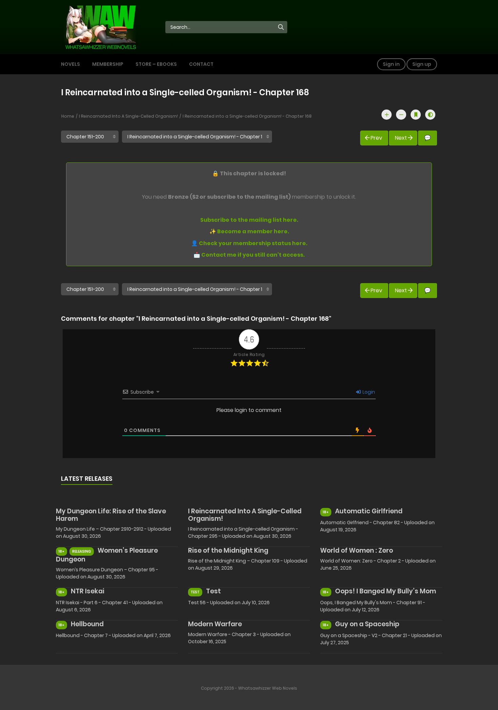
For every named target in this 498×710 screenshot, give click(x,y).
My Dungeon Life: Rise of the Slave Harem (111, 515)
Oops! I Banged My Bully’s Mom (385, 591)
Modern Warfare (215, 624)
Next (401, 138)
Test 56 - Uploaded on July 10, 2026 (229, 602)
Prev (376, 138)
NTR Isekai (87, 591)
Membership (107, 64)
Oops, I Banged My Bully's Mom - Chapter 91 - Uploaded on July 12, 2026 (372, 606)
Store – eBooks (156, 64)
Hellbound (87, 624)
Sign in (391, 64)
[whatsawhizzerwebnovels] (100, 26)
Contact (201, 64)
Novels (70, 64)
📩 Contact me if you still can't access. (249, 255)
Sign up (421, 64)
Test (213, 591)
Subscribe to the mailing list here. (249, 220)
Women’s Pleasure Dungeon (107, 555)
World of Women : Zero (356, 550)
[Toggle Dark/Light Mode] (430, 115)
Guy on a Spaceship (367, 624)
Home (67, 116)
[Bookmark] (416, 115)
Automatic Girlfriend (368, 511)
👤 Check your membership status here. (249, 243)
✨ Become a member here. (249, 231)
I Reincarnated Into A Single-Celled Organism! (128, 116)
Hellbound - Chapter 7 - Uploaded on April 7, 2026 (113, 635)
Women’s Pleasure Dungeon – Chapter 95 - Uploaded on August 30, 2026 (107, 573)
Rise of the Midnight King (228, 550)
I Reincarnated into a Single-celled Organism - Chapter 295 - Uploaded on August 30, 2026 (243, 532)
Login (368, 392)
